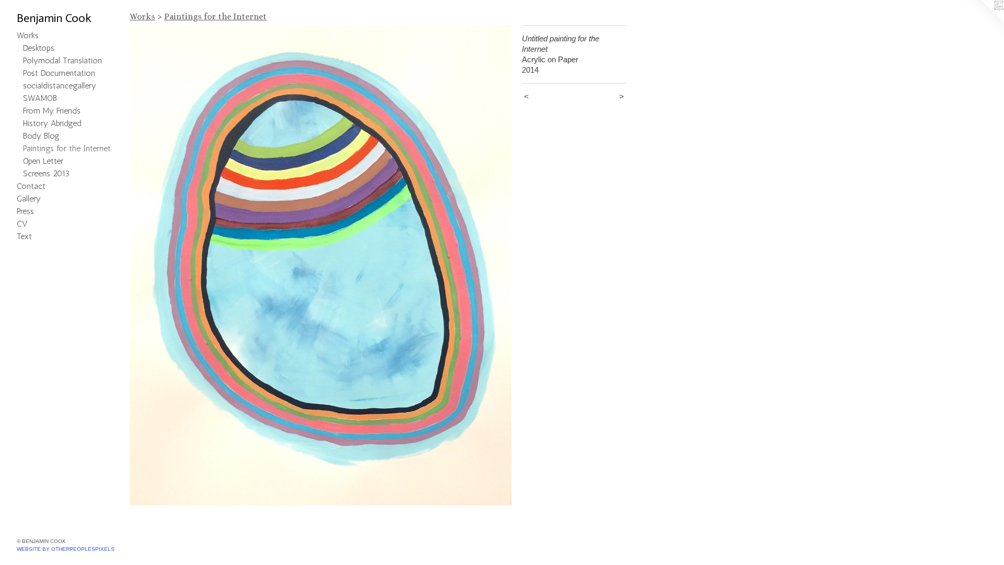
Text (24, 236)
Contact (31, 186)
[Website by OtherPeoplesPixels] (983, 21)
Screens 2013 (46, 173)
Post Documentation (59, 73)
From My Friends (52, 111)
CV (22, 224)
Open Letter (43, 161)
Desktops (38, 48)
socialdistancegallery (59, 86)
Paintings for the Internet (67, 148)
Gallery (29, 199)
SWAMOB (40, 98)
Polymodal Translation (62, 60)
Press (25, 211)
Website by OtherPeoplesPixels (66, 549)
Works (28, 35)
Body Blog (41, 136)
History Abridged (52, 123)
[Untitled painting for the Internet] (320, 265)
